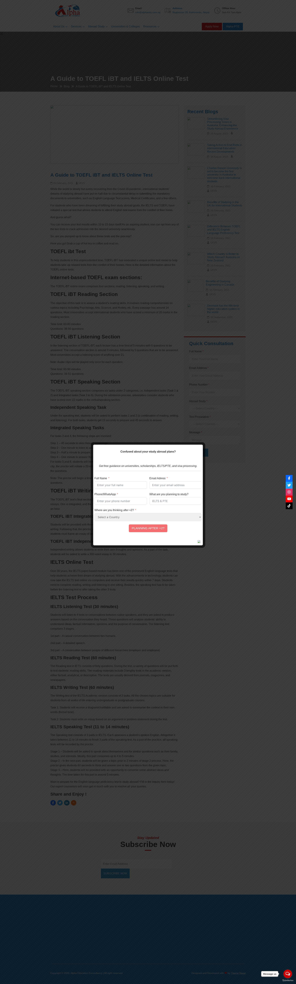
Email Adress (157, 478)
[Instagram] (289, 492)
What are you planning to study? (168, 494)
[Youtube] (289, 499)
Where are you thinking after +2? (114, 510)
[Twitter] (289, 485)
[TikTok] (289, 505)
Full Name (100, 478)
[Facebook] (289, 478)
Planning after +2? (148, 528)
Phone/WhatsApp (105, 494)
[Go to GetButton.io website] (287, 980)
